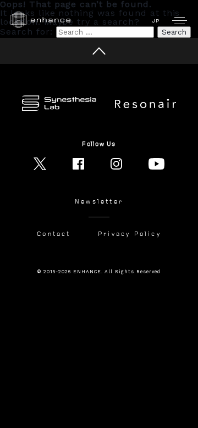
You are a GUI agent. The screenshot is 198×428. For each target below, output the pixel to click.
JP (156, 21)
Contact (53, 234)
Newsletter (99, 202)
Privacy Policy (129, 234)
